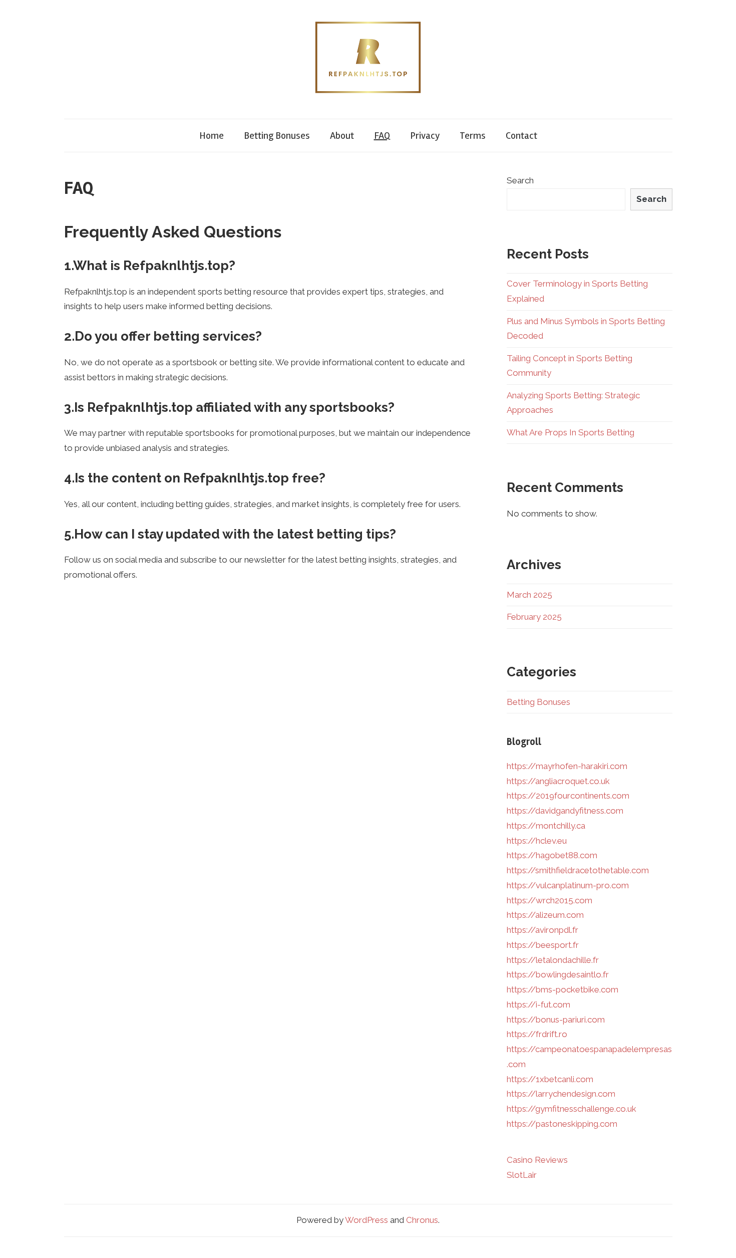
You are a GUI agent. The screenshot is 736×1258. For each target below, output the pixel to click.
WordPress (366, 1220)
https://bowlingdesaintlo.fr (558, 974)
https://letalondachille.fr (553, 960)
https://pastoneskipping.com (562, 1124)
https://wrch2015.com (549, 900)
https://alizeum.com (545, 915)
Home (211, 135)
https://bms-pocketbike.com (562, 989)
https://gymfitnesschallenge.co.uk (571, 1109)
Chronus (422, 1220)
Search (520, 180)
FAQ (382, 135)
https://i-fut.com (538, 1004)
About (342, 135)
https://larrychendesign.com (561, 1094)
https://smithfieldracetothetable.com (578, 870)
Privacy (425, 135)
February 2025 (534, 617)
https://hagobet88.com (552, 855)
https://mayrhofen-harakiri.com (567, 766)
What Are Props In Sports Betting (570, 432)
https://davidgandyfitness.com (565, 811)
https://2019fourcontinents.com (568, 796)
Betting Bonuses (277, 135)
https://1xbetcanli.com (550, 1079)
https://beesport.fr (543, 945)
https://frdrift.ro (537, 1034)
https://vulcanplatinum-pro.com (568, 885)
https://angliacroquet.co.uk (558, 781)
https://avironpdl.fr (542, 930)
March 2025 (529, 595)
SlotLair (522, 1175)
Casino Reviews (537, 1160)
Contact (521, 135)
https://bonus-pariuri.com (556, 1020)
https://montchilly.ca (546, 826)
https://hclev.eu (537, 841)
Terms (473, 135)
